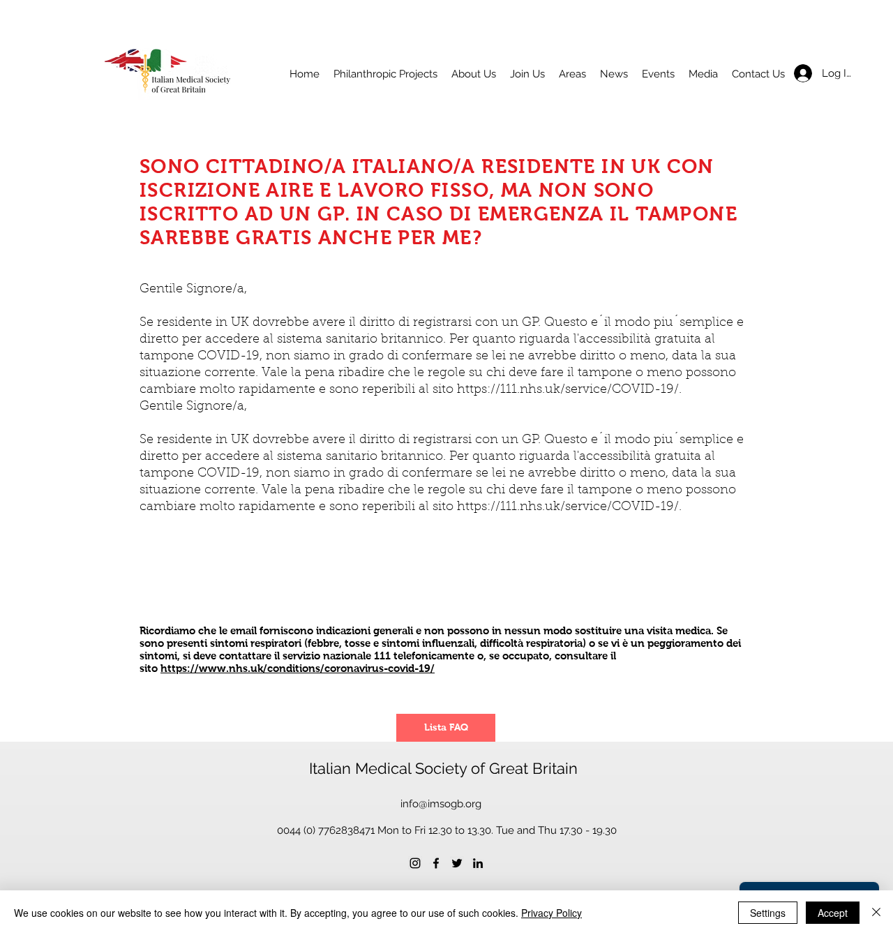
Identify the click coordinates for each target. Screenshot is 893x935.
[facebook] (436, 863)
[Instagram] (415, 863)
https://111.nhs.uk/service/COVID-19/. (569, 390)
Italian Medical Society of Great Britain (443, 768)
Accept (833, 913)
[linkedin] (478, 863)
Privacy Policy (551, 913)
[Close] (876, 913)
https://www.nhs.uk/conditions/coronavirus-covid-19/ (297, 668)
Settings (768, 913)
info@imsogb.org (440, 804)
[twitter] (457, 863)
